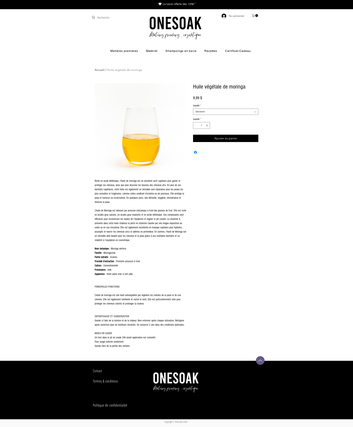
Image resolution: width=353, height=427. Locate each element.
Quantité (197, 105)
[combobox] (225, 112)
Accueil (99, 70)
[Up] (260, 360)
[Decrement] (196, 125)
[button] (255, 15)
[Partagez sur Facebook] (195, 152)
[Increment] (207, 125)
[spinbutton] (201, 125)
